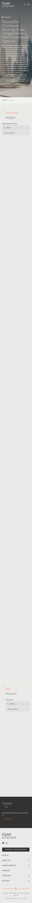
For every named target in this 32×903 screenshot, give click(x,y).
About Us (6, 860)
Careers (6, 870)
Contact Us (8, 819)
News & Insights (9, 865)
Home (4, 100)
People (5, 855)
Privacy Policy (22, 898)
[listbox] (16, 132)
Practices (6, 875)
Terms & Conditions (11, 898)
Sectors (6, 881)
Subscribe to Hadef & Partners (16, 849)
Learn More (8, 86)
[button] (24, 4)
